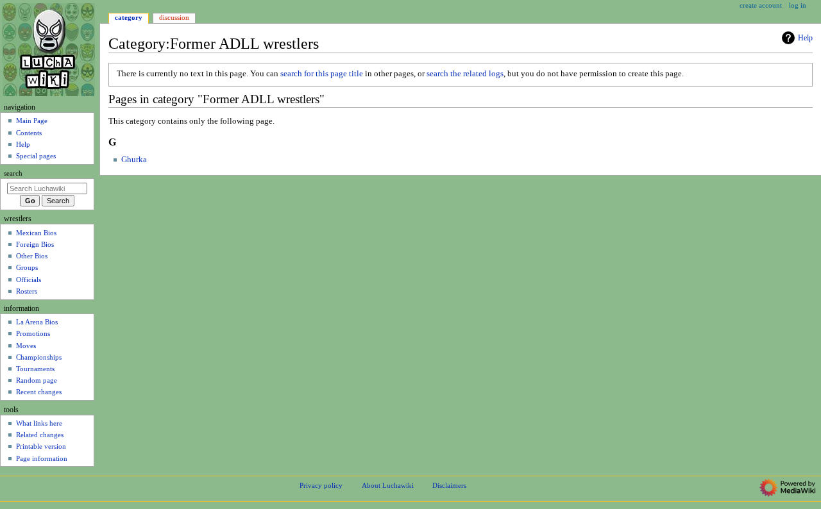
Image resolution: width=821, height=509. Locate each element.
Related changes (39, 434)
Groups (27, 267)
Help (805, 37)
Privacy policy (321, 485)
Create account (761, 5)
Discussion (174, 17)
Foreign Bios (35, 244)
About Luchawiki (388, 485)
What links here (39, 423)
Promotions (33, 333)
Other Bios (31, 256)
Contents (29, 133)
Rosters (26, 291)
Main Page (31, 120)
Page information (41, 458)
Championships (39, 357)
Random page (36, 380)
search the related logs (465, 73)
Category (128, 17)
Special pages (36, 156)
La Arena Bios (37, 322)
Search (13, 173)
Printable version (41, 446)
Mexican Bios (36, 233)
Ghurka (134, 159)
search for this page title (321, 73)
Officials (28, 279)
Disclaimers (449, 485)
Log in (797, 5)
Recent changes (39, 392)
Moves (26, 345)
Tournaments (35, 368)
